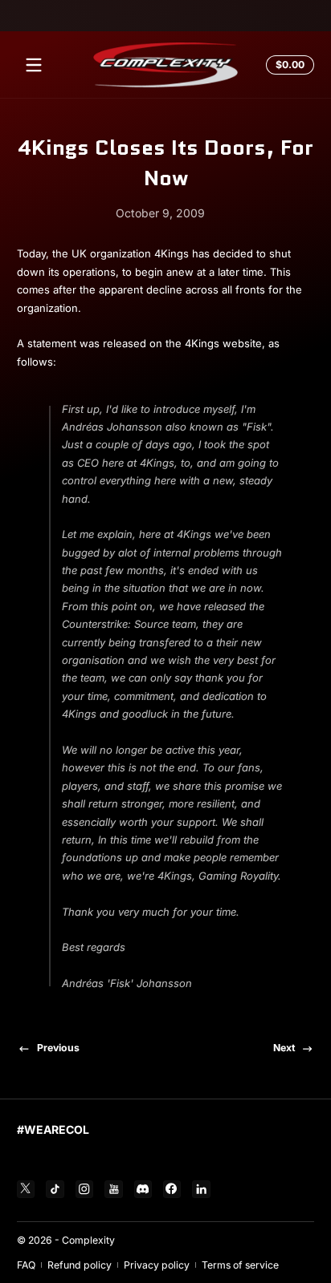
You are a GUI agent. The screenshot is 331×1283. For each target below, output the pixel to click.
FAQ (26, 1265)
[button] (287, 64)
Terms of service (240, 1265)
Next (284, 1048)
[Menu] (34, 65)
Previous (58, 1048)
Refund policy (79, 1265)
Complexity (88, 1240)
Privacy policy (157, 1265)
